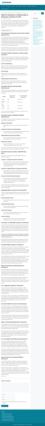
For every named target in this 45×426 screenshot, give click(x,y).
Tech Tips (20, 6)
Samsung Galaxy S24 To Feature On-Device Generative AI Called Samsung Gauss (38, 21)
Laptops (13, 6)
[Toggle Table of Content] (10, 30)
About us (24, 6)
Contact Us (28, 6)
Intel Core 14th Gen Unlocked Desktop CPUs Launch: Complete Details (38, 40)
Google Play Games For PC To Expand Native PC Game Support (38, 28)
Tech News (3, 6)
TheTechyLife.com (21, 424)
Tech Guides (5, 12)
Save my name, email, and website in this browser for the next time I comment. (14, 402)
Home (2, 12)
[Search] (42, 13)
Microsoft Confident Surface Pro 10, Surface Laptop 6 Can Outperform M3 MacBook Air (38, 32)
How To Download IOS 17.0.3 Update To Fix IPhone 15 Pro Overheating (38, 36)
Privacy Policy (34, 6)
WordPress (30, 424)
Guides (17, 6)
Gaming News (8, 6)
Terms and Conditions (5, 8)
